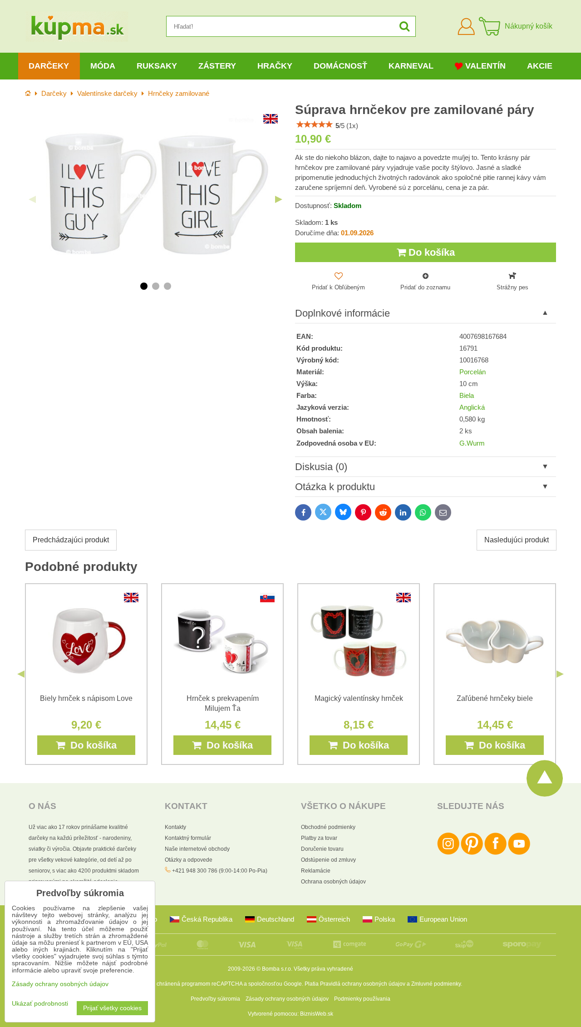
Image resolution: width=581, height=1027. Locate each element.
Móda (102, 65)
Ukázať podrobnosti (40, 1003)
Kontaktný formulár (188, 838)
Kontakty (175, 827)
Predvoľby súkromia (215, 999)
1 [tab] (144, 286)
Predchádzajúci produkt (71, 540)
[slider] (314, 124)
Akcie (539, 65)
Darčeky (49, 65)
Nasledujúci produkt (516, 540)
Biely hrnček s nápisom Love (86, 698)
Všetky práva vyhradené (323, 969)
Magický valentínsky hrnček (359, 698)
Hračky (274, 65)
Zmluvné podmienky (436, 984)
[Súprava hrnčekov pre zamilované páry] (155, 192)
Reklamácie (315, 871)
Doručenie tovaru (322, 849)
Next (278, 199)
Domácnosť (340, 65)
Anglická (472, 407)
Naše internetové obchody (197, 849)
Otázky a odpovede (188, 860)
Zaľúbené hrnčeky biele (495, 698)
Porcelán (472, 372)
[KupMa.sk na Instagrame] (448, 853)
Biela (466, 395)
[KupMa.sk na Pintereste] (472, 853)
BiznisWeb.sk (316, 1014)
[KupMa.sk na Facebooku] (495, 853)
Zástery (217, 65)
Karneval (411, 65)
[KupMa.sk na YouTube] (519, 853)
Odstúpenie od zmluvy (328, 860)
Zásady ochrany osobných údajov (287, 999)
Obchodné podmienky (328, 827)
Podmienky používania (362, 999)
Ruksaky (157, 65)
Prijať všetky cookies (112, 1008)
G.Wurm (472, 443)
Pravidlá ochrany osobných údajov (362, 984)
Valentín (485, 65)
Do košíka (430, 252)
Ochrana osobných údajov (333, 881)
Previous (32, 199)
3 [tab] (167, 286)
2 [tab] (155, 286)
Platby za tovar (319, 838)
